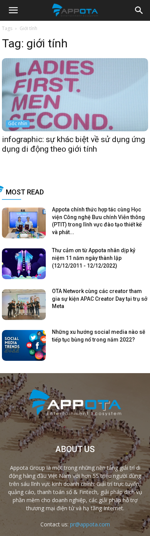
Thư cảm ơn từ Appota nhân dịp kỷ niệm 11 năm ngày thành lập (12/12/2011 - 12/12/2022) (93, 257)
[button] (139, 10)
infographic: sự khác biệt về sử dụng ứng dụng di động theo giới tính (73, 144)
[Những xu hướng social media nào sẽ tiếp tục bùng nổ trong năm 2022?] (24, 345)
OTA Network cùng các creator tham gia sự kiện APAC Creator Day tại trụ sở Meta (99, 298)
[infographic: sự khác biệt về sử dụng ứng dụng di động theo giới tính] (75, 94)
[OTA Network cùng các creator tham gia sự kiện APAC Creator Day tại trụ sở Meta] (24, 304)
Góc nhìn (17, 123)
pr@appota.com (90, 524)
